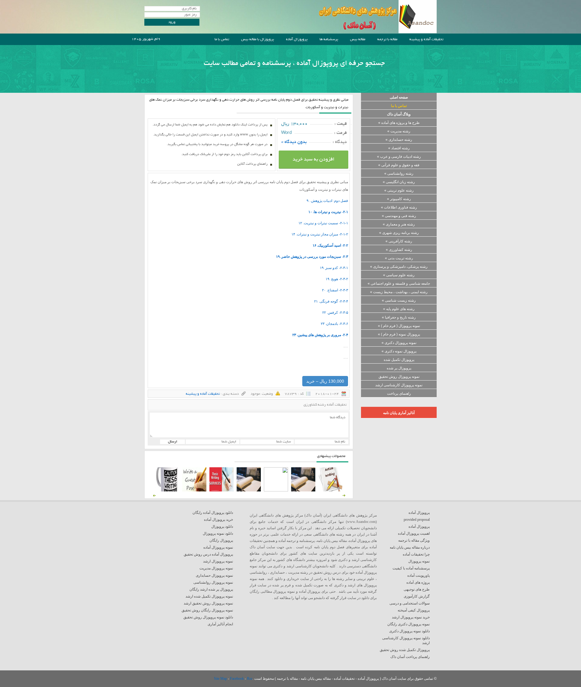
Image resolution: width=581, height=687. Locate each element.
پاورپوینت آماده (418, 575)
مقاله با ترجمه (387, 39)
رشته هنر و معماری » (399, 224)
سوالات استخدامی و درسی (409, 603)
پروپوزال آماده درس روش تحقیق (208, 554)
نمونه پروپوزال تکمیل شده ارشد (209, 596)
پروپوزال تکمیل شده (399, 360)
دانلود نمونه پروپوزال (218, 533)
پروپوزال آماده (296, 39)
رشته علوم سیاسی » (399, 275)
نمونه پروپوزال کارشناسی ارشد (398, 385)
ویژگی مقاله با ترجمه (414, 540)
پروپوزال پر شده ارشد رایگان (211, 589)
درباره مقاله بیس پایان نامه (410, 547)
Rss (249, 678)
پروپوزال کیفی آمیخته (414, 610)
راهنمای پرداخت (399, 393)
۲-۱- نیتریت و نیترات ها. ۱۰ (328, 212)
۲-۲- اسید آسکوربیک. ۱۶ (330, 245)
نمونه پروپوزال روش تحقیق (399, 376)
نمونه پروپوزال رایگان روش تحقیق (207, 610)
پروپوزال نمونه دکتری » (399, 351)
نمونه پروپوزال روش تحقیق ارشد (208, 603)
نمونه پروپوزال (419, 561)
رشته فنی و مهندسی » (399, 216)
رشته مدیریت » (398, 131)
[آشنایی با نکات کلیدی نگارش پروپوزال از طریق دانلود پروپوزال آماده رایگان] (194, 490)
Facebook (237, 678)
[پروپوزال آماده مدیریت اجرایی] (276, 490)
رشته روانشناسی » (398, 173)
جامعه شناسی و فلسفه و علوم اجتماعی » (399, 283)
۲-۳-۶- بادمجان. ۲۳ (334, 324)
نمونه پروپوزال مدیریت (216, 568)
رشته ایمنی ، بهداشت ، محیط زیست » (399, 292)
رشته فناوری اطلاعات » (399, 207)
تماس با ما (222, 39)
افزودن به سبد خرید (313, 159)
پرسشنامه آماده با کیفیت (411, 568)
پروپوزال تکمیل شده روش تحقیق (405, 650)
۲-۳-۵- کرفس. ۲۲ (335, 312)
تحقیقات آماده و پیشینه (426, 39)
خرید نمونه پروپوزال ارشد (411, 617)
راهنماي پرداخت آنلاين (252, 164)
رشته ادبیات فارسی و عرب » (399, 156)
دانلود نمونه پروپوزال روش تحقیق (208, 617)
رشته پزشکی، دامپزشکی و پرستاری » (399, 266)
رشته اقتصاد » (399, 148)
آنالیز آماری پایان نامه (399, 413)
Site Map (221, 678)
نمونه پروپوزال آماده (218, 547)
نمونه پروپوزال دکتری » (399, 343)
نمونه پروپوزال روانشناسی (213, 582)
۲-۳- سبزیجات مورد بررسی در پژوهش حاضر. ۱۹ (312, 256)
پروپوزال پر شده (399, 368)
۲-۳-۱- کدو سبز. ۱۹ (334, 268)
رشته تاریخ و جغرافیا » (399, 317)
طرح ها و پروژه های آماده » (399, 123)
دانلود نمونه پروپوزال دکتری (409, 631)
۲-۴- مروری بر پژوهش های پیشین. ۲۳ (320, 335)
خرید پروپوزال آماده (218, 519)
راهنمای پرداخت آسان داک (410, 657)
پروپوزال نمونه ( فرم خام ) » (399, 334)
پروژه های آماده (418, 582)
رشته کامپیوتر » (399, 199)
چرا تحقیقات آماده (416, 554)
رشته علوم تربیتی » (399, 190)
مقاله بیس (357, 39)
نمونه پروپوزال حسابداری (214, 575)
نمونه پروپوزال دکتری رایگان (408, 624)
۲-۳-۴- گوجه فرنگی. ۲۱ (331, 301)
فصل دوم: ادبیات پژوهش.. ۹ (327, 201)
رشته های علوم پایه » (399, 309)
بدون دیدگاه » (294, 142)
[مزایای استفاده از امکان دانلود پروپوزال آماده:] (167, 490)
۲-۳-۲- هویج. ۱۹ (337, 279)
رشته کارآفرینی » (399, 241)
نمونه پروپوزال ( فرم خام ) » (399, 326)
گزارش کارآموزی (417, 596)
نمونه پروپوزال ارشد (218, 561)
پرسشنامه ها (329, 39)
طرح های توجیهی (417, 589)
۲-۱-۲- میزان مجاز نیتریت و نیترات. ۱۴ (319, 234)
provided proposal (417, 519)
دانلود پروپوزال (222, 526)
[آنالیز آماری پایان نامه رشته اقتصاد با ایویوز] (221, 490)
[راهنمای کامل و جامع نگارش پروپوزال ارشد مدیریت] (330, 490)
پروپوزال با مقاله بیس (257, 39)
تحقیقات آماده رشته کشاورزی (325, 405)
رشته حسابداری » (399, 140)
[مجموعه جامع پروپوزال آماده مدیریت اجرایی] (249, 490)
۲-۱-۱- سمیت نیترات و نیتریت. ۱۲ (323, 223)
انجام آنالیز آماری (220, 624)
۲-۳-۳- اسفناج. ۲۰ (335, 290)
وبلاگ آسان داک (399, 114)
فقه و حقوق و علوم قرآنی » (398, 165)
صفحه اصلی (399, 97)
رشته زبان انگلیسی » (399, 182)
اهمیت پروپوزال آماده (414, 533)
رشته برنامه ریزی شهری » (399, 233)
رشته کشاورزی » (399, 250)
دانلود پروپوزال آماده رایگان (212, 512)
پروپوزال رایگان (221, 540)
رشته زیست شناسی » (399, 300)
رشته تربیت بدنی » (399, 258)
